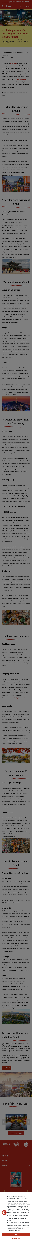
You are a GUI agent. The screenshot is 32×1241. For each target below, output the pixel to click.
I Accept (16, 1234)
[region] (16, 1216)
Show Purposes (16, 1238)
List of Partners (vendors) (13, 1230)
